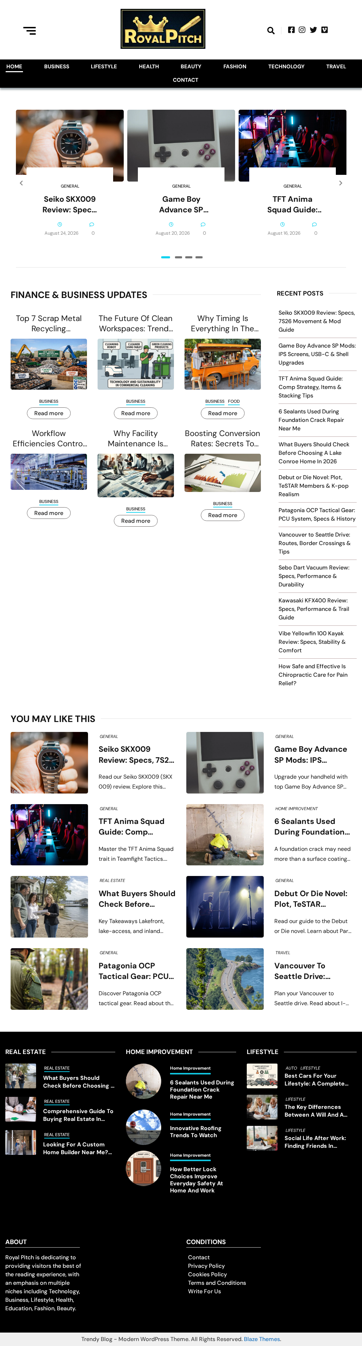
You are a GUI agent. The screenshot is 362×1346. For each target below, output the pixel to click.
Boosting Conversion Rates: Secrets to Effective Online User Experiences (222, 438)
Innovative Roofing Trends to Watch (196, 1132)
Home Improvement (296, 809)
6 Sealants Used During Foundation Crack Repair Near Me (311, 420)
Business (56, 66)
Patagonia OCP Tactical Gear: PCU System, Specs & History (134, 971)
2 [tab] (178, 257)
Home (14, 66)
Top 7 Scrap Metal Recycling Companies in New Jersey (49, 323)
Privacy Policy (206, 1266)
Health (149, 66)
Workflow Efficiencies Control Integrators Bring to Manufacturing (48, 438)
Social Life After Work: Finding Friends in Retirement (315, 1142)
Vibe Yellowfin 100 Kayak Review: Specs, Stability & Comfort (312, 642)
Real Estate (112, 880)
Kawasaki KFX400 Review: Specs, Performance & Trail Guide (314, 609)
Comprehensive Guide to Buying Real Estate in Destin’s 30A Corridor (78, 1115)
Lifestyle (104, 66)
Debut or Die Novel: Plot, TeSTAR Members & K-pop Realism (314, 486)
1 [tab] (165, 257)
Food (234, 401)
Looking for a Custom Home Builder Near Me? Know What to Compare (76, 1148)
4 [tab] (199, 257)
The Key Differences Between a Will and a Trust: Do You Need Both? (320, 1111)
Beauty (191, 66)
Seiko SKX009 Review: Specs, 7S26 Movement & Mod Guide (70, 205)
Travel (336, 66)
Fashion (234, 66)
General (70, 186)
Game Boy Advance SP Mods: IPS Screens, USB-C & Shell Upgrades (181, 205)
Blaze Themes (262, 1339)
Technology (286, 66)
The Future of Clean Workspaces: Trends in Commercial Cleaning (136, 323)
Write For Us (204, 1291)
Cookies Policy (207, 1274)
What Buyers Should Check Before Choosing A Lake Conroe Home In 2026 (314, 453)
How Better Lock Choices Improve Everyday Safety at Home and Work (196, 1180)
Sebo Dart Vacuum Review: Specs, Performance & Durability (314, 576)
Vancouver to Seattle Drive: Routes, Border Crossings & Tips (315, 543)
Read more (48, 413)
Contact (185, 80)
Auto (291, 1068)
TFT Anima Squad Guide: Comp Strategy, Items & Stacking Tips (292, 205)
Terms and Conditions (217, 1283)
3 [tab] (188, 257)
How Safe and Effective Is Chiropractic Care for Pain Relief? (313, 675)
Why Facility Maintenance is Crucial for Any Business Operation (135, 438)
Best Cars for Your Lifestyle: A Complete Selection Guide (315, 1080)
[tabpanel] (69, 183)
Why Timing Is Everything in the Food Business (222, 323)
